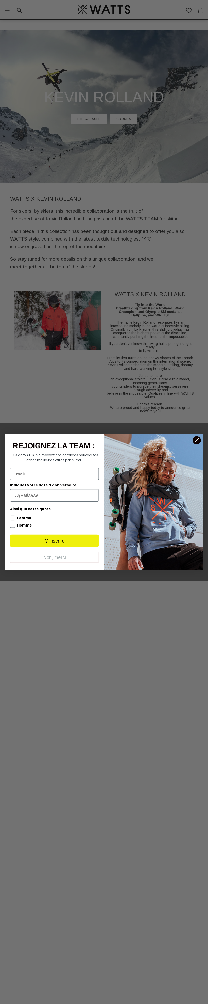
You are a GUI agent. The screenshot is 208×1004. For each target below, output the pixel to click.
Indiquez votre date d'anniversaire (43, 485)
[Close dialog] (197, 440)
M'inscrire (54, 541)
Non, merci (54, 557)
